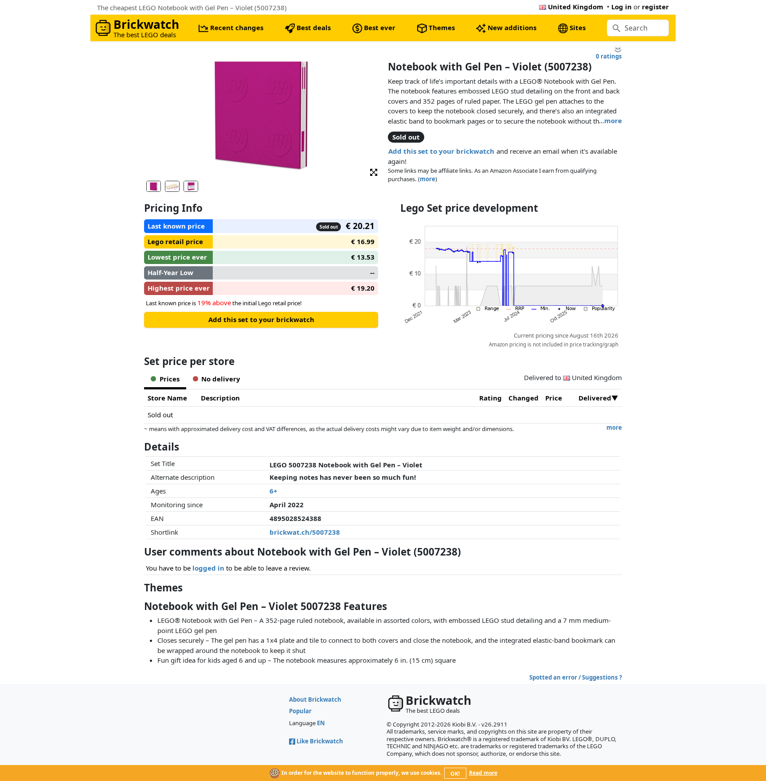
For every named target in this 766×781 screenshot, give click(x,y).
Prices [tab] (170, 378)
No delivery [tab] (220, 378)
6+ (273, 490)
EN (321, 723)
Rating (490, 397)
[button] (373, 172)
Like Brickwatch (320, 741)
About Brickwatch (315, 699)
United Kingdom (575, 6)
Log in (621, 6)
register (655, 6)
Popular (300, 711)
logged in (208, 567)
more (613, 120)
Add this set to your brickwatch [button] (441, 151)
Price (553, 397)
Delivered (594, 397)
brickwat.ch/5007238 (305, 532)
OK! (455, 773)
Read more (483, 773)
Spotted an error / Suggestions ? (575, 677)
